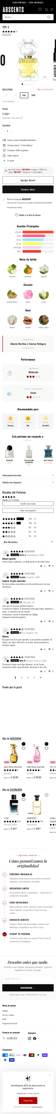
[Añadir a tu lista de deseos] (23, 748)
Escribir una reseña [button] (28, 503)
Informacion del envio (11, 475)
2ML (6, 95)
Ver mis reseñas (8, 1014)
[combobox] (28, 17)
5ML (24, 95)
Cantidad (6, 125)
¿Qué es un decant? (45, 89)
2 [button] (21, 677)
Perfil (4, 1019)
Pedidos (5, 1010)
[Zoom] (44, 77)
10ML (33, 95)
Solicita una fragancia (11, 482)
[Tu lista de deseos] (39, 9)
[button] (9, 31)
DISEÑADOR (16, 790)
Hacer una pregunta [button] (28, 510)
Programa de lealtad (9, 1023)
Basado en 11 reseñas (10, 499)
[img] (17, 551)
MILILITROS (7, 89)
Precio (5, 108)
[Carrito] (46, 9)
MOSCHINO (6, 34)
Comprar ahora (28, 189)
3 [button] (28, 677)
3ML (15, 95)
